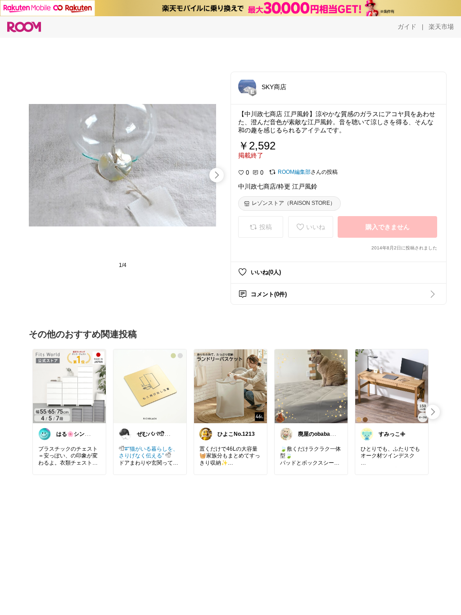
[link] (69, 385)
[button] (247, 86)
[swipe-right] (216, 175)
